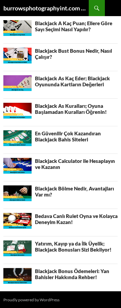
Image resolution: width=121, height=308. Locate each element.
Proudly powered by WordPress (31, 299)
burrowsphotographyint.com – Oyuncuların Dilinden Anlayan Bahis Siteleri (46, 8)
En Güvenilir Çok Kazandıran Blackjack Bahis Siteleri (68, 136)
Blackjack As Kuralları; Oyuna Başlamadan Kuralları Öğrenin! (71, 109)
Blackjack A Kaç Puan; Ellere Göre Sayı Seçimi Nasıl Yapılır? (73, 26)
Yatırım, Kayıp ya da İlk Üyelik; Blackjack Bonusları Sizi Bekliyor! (73, 246)
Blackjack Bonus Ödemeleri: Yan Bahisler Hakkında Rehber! (72, 274)
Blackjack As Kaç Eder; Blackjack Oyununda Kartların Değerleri (72, 81)
